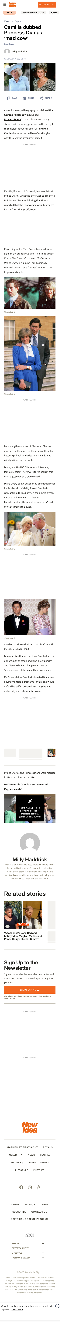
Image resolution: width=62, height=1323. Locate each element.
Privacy (29, 1205)
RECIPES (45, 1155)
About (15, 1205)
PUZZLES (39, 1170)
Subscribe (19, 1212)
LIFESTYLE (21, 1170)
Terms (44, 1205)
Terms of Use (9, 998)
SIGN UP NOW (29, 989)
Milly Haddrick (19, 51)
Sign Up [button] (45, 5)
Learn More (17, 1309)
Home (7, 21)
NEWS (31, 1155)
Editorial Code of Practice (29, 1219)
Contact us (39, 1212)
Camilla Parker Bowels (17, 115)
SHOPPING (16, 1162)
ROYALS (54, 12)
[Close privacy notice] (57, 1306)
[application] (29, 808)
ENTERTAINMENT (38, 1162)
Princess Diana (12, 119)
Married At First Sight (33, 12)
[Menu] (5, 4)
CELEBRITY (16, 1155)
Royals (18, 21)
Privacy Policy (43, 996)
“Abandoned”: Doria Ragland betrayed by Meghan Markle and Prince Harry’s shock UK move (23, 935)
